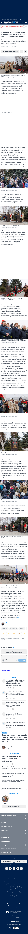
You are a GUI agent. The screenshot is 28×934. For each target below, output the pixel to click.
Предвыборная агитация (8, 848)
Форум (24, 19)
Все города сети (6, 852)
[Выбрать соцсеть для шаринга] (25, 51)
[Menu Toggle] (1, 22)
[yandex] (21, 868)
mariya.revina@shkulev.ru (9, 896)
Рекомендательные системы (14, 905)
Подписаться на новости (8, 815)
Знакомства (13, 19)
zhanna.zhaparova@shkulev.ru (9, 894)
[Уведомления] (23, 22)
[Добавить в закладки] (21, 51)
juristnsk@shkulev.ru (16, 888)
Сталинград (4, 628)
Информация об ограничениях (14, 901)
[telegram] (6, 868)
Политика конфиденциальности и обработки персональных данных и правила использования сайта (14, 908)
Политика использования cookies (14, 903)
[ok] (14, 868)
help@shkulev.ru (17, 889)
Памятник (22, 628)
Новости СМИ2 (5, 670)
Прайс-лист (4, 830)
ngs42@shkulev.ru (20, 886)
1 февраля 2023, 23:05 (5, 46)
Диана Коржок (10, 623)
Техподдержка (5, 845)
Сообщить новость (7, 819)
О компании (4, 834)
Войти (6, 660)
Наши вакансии (5, 841)
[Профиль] (26, 22)
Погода (20, 19)
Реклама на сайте (6, 826)
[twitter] (17, 868)
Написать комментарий (11, 51)
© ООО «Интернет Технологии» (14, 924)
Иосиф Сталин (13, 628)
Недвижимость (5, 19)
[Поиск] (19, 22)
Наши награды (5, 837)
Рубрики (3, 822)
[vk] (10, 868)
